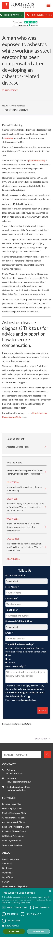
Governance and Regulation (15, 886)
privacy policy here (27, 700)
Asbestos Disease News (16, 109)
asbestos (9, 138)
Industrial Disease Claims (14, 831)
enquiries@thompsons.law (19, 781)
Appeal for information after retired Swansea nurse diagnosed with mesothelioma (23, 527)
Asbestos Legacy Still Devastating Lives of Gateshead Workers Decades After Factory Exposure (25, 507)
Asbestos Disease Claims (13, 817)
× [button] (50, 891)
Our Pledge (7, 868)
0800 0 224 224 (14, 773)
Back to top (41, 738)
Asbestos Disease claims (18, 446)
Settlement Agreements (13, 836)
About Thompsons (10, 859)
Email (9, 632)
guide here (39, 689)
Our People (7, 872)
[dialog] (26, 912)
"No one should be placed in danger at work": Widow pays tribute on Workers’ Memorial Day (25, 547)
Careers (6, 881)
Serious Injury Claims (12, 808)
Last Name (11, 598)
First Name (12, 586)
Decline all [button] (38, 931)
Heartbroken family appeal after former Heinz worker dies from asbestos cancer (25, 472)
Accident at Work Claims (13, 822)
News (5, 105)
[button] (26, 925)
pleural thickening (36, 160)
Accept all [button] (14, 931)
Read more (25, 902)
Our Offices (7, 877)
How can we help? (15, 666)
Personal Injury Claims (12, 804)
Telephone (11, 609)
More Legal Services (11, 840)
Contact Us (7, 863)
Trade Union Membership (19, 644)
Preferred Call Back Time (19, 621)
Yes (9, 655)
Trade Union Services (12, 845)
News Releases (18, 105)
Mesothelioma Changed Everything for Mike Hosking (24, 489)
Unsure (11, 662)
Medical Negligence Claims (14, 813)
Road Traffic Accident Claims (15, 826)
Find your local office (16, 790)
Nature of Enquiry (15, 575)
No (9, 659)
